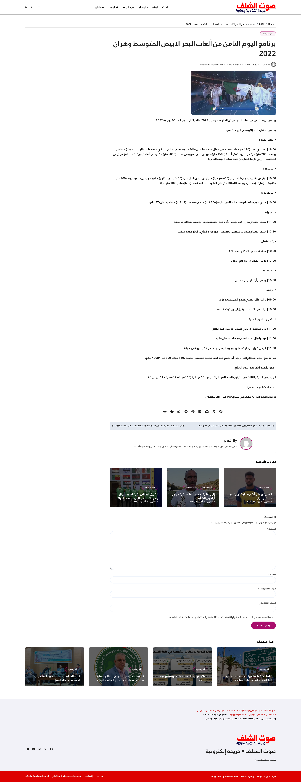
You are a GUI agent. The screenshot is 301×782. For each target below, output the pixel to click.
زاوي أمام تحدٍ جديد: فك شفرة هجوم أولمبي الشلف (193, 496)
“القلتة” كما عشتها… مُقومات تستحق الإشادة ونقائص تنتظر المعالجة (248, 678)
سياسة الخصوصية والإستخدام (67, 776)
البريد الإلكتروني (267, 589)
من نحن (99, 776)
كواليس (114, 7)
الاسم (272, 574)
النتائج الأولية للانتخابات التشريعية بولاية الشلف (184, 678)
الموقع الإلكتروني (267, 603)
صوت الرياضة (128, 7)
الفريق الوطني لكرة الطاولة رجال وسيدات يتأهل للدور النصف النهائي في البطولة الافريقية (136, 498)
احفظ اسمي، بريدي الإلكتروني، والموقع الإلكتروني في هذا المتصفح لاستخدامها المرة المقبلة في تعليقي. (220, 617)
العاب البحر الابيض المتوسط (211, 64)
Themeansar (231, 776)
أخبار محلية (143, 7)
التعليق (271, 529)
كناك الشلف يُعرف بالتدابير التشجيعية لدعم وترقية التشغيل (57, 678)
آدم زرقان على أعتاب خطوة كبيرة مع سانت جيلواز (251, 496)
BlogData (216, 776)
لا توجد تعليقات (234, 64)
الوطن (155, 7)
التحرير (228, 441)
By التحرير (266, 64)
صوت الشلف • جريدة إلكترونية (241, 751)
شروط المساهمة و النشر (37, 776)
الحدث (165, 7)
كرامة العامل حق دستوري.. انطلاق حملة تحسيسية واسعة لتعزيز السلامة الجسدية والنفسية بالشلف (119, 680)
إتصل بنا (89, 776)
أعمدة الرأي (100, 7)
